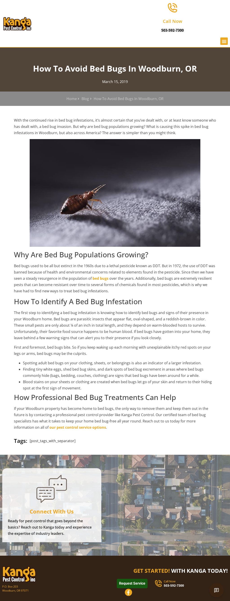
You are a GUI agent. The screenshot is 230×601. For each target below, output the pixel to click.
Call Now (172, 21)
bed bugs (100, 278)
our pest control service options (77, 427)
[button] (224, 41)
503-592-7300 (172, 30)
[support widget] (216, 590)
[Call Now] (172, 7)
